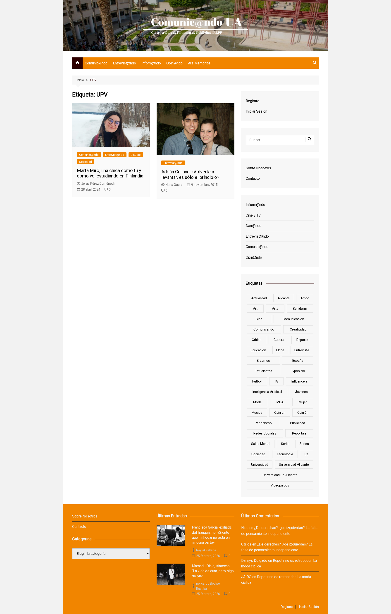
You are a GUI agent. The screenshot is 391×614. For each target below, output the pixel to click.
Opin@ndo (174, 63)
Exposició (298, 371)
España (297, 361)
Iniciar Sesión (256, 111)
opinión (302, 413)
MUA (280, 402)
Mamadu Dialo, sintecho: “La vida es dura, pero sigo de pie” (213, 571)
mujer (303, 402)
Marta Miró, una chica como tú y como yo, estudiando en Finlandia (110, 173)
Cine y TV (253, 215)
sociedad (258, 454)
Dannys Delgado (254, 560)
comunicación (293, 319)
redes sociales (264, 433)
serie (284, 444)
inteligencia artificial (267, 392)
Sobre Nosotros (258, 168)
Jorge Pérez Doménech (98, 183)
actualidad (259, 298)
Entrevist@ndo (124, 63)
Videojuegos (280, 485)
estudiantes (263, 371)
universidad (259, 465)
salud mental (260, 444)
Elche (280, 350)
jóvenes (301, 392)
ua (306, 454)
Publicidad (297, 423)
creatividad (298, 329)
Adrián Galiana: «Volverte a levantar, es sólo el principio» (190, 174)
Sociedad (85, 161)
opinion (279, 413)
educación (258, 350)
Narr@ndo (253, 226)
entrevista (301, 350)
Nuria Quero (174, 185)
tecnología (285, 454)
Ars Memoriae (199, 63)
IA (276, 381)
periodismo (263, 423)
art (255, 309)
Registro (252, 101)
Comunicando (263, 329)
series (304, 444)
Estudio (136, 154)
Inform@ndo (151, 63)
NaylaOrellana (206, 550)
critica (256, 340)
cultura (279, 340)
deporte (302, 340)
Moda (257, 402)
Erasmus (263, 361)
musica (257, 413)
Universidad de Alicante (280, 475)
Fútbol (257, 381)
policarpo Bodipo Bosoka (208, 586)
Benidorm (300, 309)
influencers (299, 381)
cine (259, 319)
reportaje (299, 433)
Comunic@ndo (96, 63)
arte (275, 309)
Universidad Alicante (294, 465)
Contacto (253, 178)
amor (304, 298)
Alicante (284, 298)
